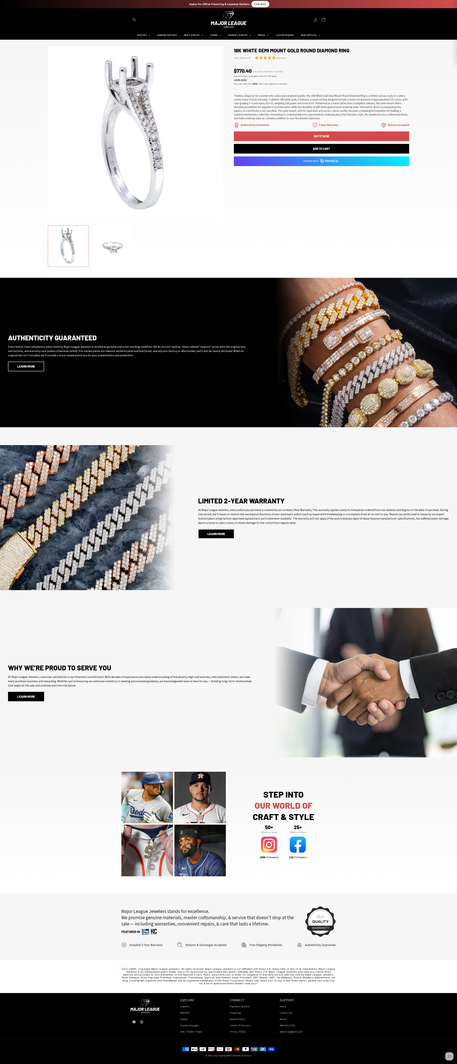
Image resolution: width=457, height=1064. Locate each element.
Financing (235, 1013)
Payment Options (240, 1007)
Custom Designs (189, 1025)
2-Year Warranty (328, 125)
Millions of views (269, 832)
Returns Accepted (398, 125)
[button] (134, 20)
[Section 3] (236, 125)
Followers (269, 857)
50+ (269, 827)
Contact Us (286, 1013)
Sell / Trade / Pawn (191, 1032)
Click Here (260, 4)
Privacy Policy (238, 1032)
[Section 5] (256, 58)
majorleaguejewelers (222, 1055)
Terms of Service (240, 1025)
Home (283, 1007)
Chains (184, 1019)
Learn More (240, 80)
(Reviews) (281, 58)
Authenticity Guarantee (255, 125)
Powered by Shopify (242, 1055)
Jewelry (184, 1007)
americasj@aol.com (291, 1032)
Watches (185, 1013)
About (283, 1019)
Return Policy (237, 1019)
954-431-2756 (287, 1025)
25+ (298, 827)
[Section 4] (315, 125)
